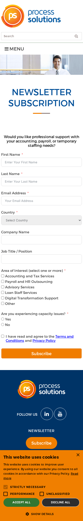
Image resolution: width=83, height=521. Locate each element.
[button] (41, 514)
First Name (10, 154)
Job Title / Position (16, 251)
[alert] (41, 485)
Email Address (13, 193)
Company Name (15, 232)
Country (8, 212)
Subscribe (41, 353)
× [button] (78, 455)
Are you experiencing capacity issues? (33, 314)
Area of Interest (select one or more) (32, 270)
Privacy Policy (44, 340)
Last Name (10, 174)
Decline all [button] (60, 502)
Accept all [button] (21, 502)
